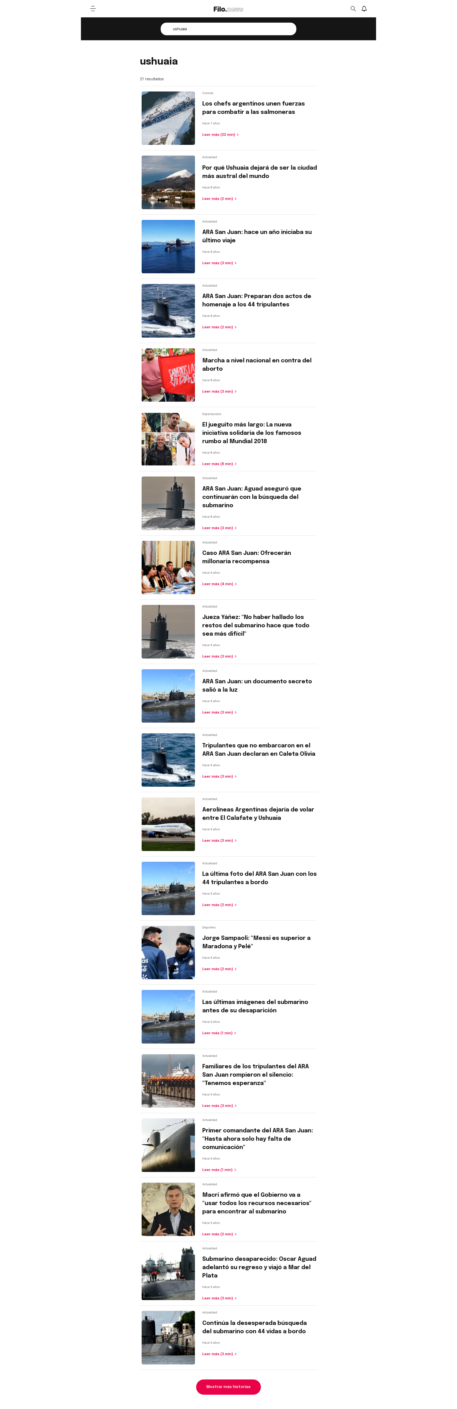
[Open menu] (93, 8)
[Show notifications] (364, 8)
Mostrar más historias (228, 1387)
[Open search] (353, 8)
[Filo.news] (228, 8)
